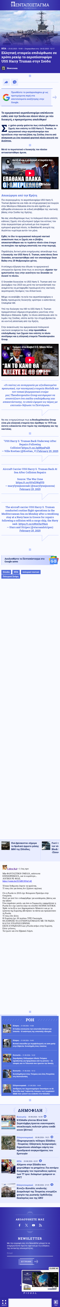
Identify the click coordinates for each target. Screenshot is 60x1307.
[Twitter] (26, 1225)
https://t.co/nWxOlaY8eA (33, 524)
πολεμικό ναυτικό (30, 572)
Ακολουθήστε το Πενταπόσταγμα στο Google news (25, 560)
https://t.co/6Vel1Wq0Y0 (30, 482)
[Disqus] (30, 899)
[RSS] (40, 1225)
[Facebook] (19, 1225)
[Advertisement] (30, 712)
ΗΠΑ (3, 48)
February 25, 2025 (47, 451)
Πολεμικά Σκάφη (11, 576)
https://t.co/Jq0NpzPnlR (36, 447)
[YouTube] (33, 1225)
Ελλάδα (6, 572)
